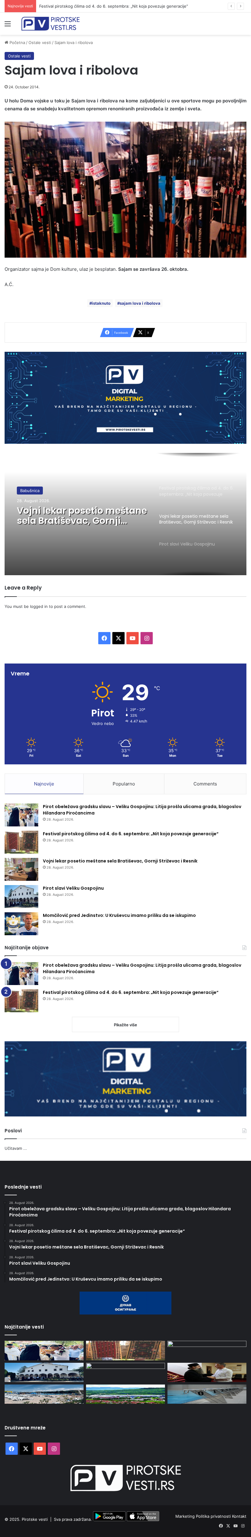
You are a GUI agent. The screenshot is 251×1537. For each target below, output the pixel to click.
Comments (205, 784)
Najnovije (44, 784)
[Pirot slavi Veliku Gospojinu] (21, 896)
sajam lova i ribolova (140, 303)
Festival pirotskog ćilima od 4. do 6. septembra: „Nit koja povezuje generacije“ (113, 6)
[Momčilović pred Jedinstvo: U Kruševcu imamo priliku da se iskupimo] (21, 923)
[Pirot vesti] (50, 24)
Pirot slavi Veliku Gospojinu (73, 888)
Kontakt (239, 1516)
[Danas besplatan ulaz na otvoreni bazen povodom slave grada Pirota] (44, 1394)
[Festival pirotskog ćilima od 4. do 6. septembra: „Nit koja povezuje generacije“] (21, 842)
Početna (16, 42)
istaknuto (101, 303)
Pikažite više (125, 1024)
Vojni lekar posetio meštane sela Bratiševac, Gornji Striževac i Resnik (82, 516)
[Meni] (8, 26)
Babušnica (29, 490)
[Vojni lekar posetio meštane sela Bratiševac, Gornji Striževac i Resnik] (21, 869)
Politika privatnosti (214, 1516)
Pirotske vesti (35, 1519)
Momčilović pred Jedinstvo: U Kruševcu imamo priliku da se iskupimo (119, 915)
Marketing (185, 1516)
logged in (39, 606)
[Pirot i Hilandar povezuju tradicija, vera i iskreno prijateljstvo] (206, 1372)
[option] (125, 514)
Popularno (124, 784)
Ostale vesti (39, 42)
